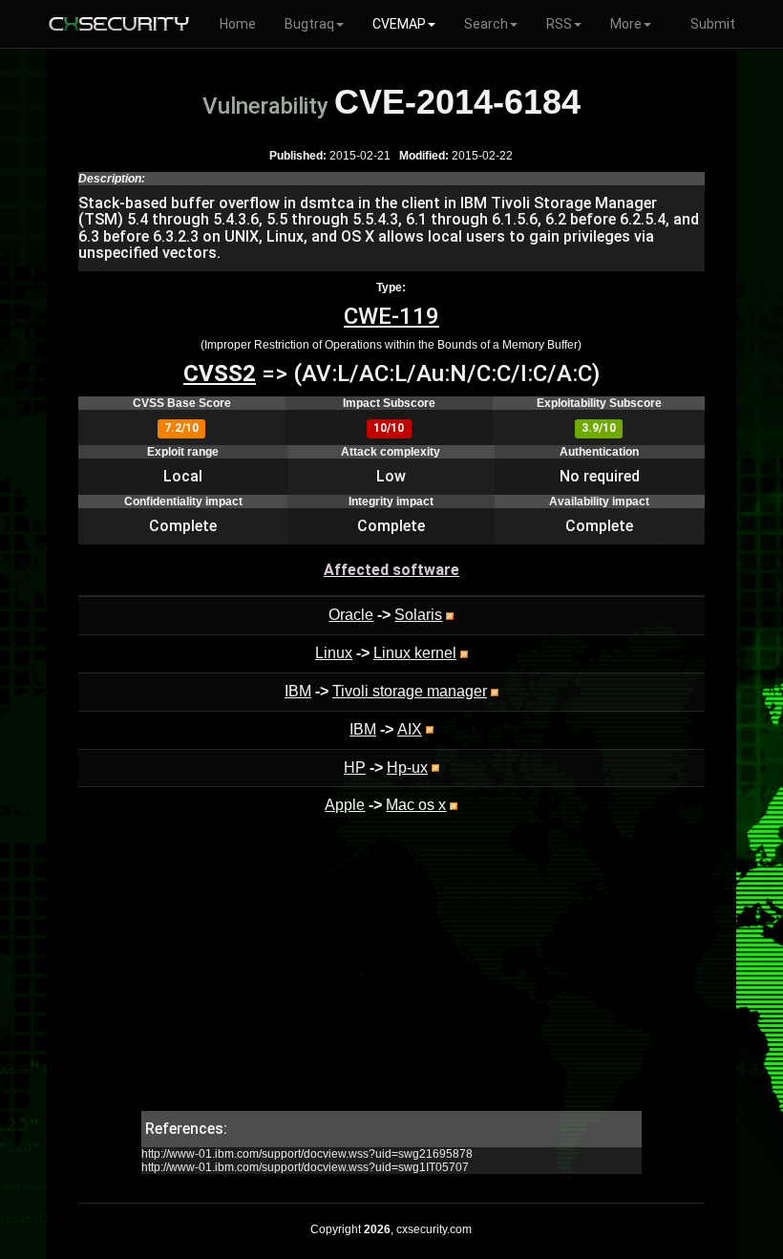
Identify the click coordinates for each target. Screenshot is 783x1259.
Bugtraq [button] (309, 24)
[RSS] (450, 615)
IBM (298, 691)
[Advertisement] (391, 977)
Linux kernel (414, 653)
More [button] (626, 24)
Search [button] (486, 24)
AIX (409, 729)
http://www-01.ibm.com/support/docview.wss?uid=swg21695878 (307, 1154)
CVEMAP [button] (399, 24)
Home (238, 24)
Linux (333, 653)
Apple (345, 805)
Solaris (418, 615)
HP (355, 767)
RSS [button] (559, 24)
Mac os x (416, 805)
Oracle (350, 615)
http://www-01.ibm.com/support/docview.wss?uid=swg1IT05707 (305, 1167)
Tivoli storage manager (409, 691)
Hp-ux (407, 767)
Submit (712, 24)
